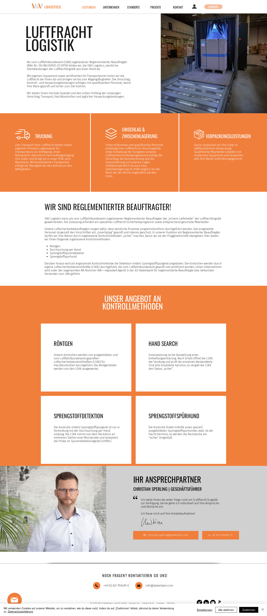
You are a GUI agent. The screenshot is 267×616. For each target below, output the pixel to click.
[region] (29, 601)
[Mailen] (138, 585)
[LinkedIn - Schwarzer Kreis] (206, 602)
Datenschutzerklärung (20, 611)
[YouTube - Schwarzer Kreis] (213, 602)
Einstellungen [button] (204, 610)
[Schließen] (262, 610)
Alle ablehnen (226, 610)
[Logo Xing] (199, 602)
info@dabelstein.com (159, 585)
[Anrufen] (96, 585)
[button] (14, 600)
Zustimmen (248, 610)
